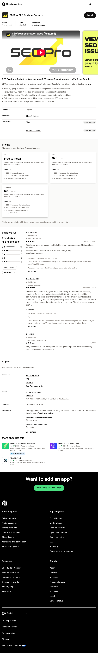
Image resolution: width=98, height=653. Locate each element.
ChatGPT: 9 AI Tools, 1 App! (68, 444)
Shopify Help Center (11, 568)
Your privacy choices (11, 645)
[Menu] (94, 4)
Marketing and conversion (14, 542)
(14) (24, 25)
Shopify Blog (7, 587)
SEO (28, 122)
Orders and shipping (11, 532)
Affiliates (54, 591)
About (52, 568)
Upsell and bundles (58, 532)
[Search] (90, 4)
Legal (52, 596)
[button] (25, 449)
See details (31, 432)
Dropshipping (56, 518)
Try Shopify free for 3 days (49, 488)
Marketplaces (56, 523)
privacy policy (46, 413)
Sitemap (5, 639)
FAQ (27, 379)
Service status (56, 601)
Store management (10, 546)
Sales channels (9, 518)
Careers (53, 572)
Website (29, 395)
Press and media (57, 582)
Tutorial (29, 382)
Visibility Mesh (15, 458)
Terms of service (9, 627)
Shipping (54, 546)
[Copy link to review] (38, 232)
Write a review (9, 268)
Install (90, 15)
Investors (54, 577)
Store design (8, 537)
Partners (54, 587)
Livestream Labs (38, 25)
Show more (32, 271)
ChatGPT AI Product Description (22, 444)
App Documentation (35, 386)
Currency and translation (61, 551)
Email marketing (57, 537)
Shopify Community (11, 577)
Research (6, 591)
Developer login (9, 620)
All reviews (8, 272)
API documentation (10, 572)
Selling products (9, 528)
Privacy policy (32, 375)
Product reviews (57, 528)
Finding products (9, 523)
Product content (33, 130)
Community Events (10, 582)
